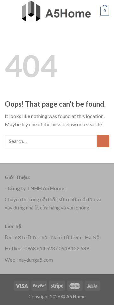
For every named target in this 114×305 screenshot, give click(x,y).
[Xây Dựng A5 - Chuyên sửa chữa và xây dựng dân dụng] (56, 11)
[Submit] (103, 141)
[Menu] (8, 11)
